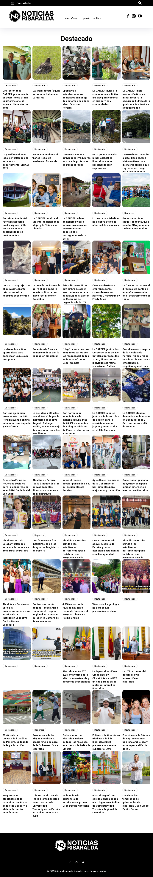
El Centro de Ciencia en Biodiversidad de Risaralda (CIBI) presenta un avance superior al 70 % (106, 742)
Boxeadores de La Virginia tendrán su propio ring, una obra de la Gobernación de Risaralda (45, 742)
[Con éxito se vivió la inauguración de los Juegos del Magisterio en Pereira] (46, 512)
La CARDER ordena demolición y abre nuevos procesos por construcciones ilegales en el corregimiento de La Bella (75, 228)
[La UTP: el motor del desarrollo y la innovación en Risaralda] (136, 643)
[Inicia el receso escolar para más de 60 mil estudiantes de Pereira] (76, 452)
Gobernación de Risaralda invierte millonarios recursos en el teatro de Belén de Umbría (76, 742)
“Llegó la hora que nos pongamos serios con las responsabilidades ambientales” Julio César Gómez (76, 356)
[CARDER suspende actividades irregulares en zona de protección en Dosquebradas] (76, 126)
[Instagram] (134, 16)
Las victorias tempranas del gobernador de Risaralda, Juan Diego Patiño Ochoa (135, 802)
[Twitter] (83, 862)
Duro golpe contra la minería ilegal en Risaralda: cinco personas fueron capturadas (104, 161)
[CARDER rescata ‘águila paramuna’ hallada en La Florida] (46, 63)
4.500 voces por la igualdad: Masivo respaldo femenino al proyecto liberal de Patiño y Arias (75, 611)
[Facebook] (128, 16)
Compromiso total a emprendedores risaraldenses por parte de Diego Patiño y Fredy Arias (106, 292)
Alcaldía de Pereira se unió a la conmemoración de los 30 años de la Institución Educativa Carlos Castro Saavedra (16, 614)
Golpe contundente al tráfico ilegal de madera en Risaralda (45, 158)
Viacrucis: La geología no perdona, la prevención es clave (105, 607)
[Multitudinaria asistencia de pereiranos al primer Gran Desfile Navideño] (76, 767)
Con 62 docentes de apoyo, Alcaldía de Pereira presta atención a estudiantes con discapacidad (105, 547)
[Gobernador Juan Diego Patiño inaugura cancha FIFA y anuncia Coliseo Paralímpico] (136, 190)
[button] (140, 3)
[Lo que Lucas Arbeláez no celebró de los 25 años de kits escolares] (106, 190)
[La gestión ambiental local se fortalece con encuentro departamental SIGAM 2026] (17, 126)
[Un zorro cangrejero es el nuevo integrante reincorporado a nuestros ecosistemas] (17, 257)
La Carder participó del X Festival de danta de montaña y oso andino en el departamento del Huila (136, 292)
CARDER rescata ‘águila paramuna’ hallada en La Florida (46, 94)
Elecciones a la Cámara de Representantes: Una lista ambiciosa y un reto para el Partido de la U (136, 742)
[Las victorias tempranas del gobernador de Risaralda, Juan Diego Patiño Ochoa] (136, 767)
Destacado (10, 85)
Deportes (129, 213)
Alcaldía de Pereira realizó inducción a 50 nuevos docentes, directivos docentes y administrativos (45, 487)
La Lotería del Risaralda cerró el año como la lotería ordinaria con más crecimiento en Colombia (46, 292)
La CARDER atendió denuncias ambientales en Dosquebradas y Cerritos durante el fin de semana (136, 420)
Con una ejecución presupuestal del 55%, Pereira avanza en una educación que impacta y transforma (17, 420)
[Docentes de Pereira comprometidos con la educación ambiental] (46, 321)
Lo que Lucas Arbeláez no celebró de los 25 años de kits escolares (105, 222)
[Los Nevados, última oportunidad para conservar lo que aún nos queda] (17, 321)
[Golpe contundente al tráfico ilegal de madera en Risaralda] (46, 126)
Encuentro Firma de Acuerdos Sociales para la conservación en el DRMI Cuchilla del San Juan (16, 487)
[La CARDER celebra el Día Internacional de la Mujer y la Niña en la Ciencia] (46, 190)
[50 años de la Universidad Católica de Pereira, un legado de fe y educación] (17, 707)
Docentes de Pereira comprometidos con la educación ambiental (45, 352)
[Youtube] (140, 16)
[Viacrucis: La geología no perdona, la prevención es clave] (106, 576)
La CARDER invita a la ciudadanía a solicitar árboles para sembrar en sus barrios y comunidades (105, 97)
